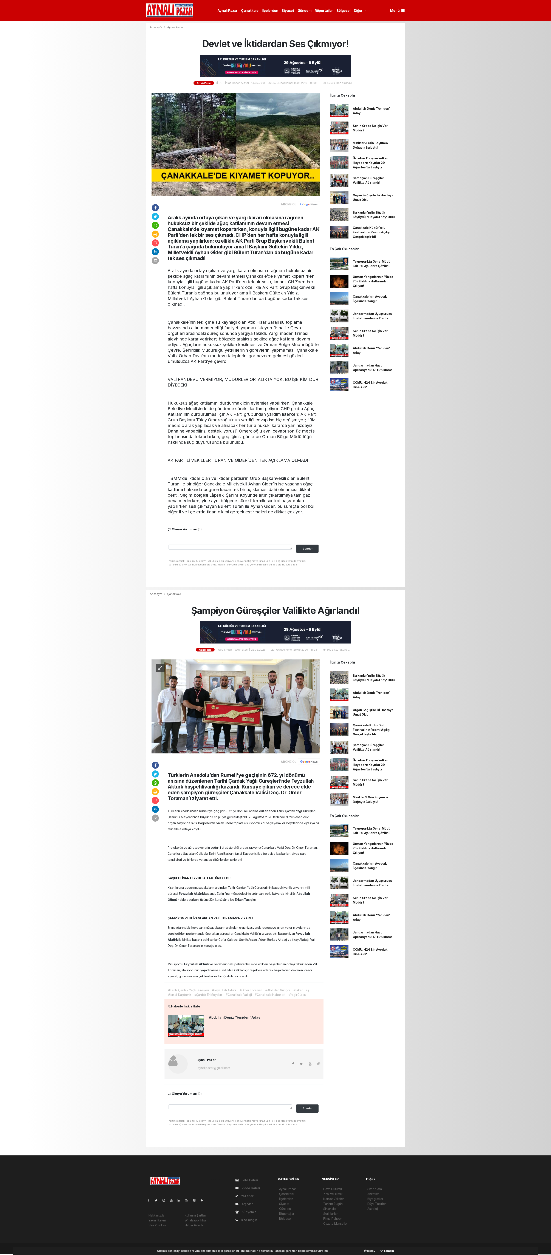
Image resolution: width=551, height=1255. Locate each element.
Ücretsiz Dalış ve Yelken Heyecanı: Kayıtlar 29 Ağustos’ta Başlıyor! (370, 162)
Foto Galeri (249, 1180)
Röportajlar (324, 10)
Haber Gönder (195, 1225)
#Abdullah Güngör (277, 990)
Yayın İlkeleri (157, 1220)
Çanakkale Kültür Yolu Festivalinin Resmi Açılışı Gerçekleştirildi (371, 232)
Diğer (359, 10)
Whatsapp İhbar (196, 1220)
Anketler (373, 1194)
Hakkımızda (156, 1215)
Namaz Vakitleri (333, 1199)
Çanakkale (249, 10)
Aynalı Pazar (227, 10)
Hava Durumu (332, 1189)
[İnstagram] (166, 1200)
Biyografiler (375, 1199)
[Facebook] (150, 1200)
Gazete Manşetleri (335, 1223)
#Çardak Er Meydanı (208, 994)
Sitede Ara (374, 1189)
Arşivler (247, 1204)
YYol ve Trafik (332, 1194)
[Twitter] (158, 1200)
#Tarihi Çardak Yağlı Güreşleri (188, 990)
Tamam (388, 1250)
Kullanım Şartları (195, 1215)
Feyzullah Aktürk (191, 893)
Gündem (304, 10)
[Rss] (188, 1200)
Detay (371, 1250)
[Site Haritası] (196, 1200)
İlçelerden (270, 10)
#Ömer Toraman (251, 990)
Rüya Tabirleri (376, 1204)
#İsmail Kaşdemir (179, 994)
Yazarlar (247, 1196)
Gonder (307, 548)
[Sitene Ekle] (203, 1200)
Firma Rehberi (332, 1218)
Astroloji (372, 1208)
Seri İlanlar (330, 1213)
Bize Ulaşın (248, 1220)
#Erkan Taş (301, 990)
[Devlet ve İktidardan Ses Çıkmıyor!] (236, 144)
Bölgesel (343, 10)
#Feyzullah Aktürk (224, 990)
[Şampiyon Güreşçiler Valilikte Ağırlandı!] (236, 706)
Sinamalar (329, 1208)
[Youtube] (173, 1200)
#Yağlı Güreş (297, 994)
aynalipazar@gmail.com (214, 1068)
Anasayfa (156, 27)
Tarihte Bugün (333, 1204)
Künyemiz (248, 1212)
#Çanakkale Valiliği (239, 994)
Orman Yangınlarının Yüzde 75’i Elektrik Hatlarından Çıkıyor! (373, 281)
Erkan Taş (242, 899)
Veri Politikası (158, 1225)
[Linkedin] (181, 1200)
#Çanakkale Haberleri (270, 994)
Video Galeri (250, 1188)
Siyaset (288, 10)
